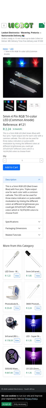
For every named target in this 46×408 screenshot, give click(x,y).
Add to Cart (11, 167)
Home (5, 49)
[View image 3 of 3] (34, 106)
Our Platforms (8, 13)
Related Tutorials (13, 234)
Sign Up (42, 10)
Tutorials (6, 2)
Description (11, 179)
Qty (4, 156)
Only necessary (20, 404)
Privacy (5, 17)
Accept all (7, 404)
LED (11, 49)
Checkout (24, 10)
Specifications (12, 221)
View (17, 276)
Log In (34, 10)
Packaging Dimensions (16, 228)
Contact (5, 10)
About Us (6, 6)
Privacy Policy (31, 398)
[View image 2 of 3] (21, 106)
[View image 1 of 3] (9, 106)
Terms (14, 17)
